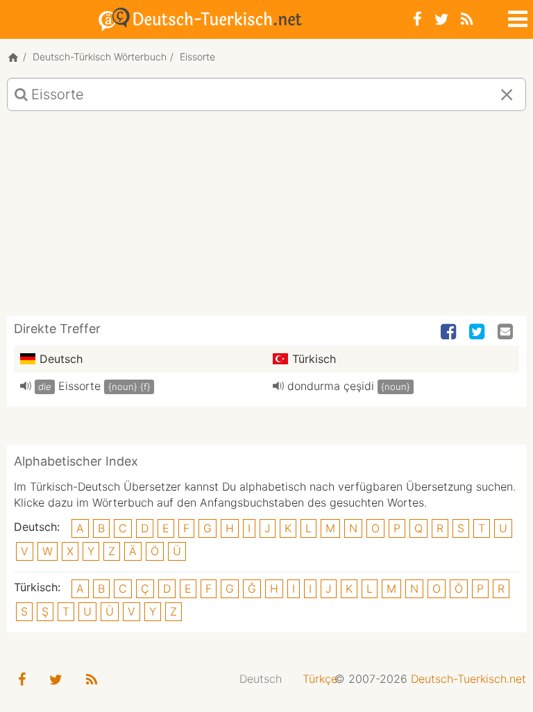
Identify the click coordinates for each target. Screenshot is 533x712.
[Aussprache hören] (25, 385)
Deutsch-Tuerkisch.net (468, 679)
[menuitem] (260, 679)
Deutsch (260, 679)
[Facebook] (417, 19)
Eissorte (79, 386)
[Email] (506, 332)
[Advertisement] (266, 218)
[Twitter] (441, 19)
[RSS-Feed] (467, 19)
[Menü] (516, 17)
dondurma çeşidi (330, 386)
